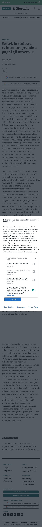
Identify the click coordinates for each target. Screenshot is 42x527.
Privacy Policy (33, 307)
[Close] (38, 220)
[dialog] (21, 263)
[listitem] (21, 258)
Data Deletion (8, 307)
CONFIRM (13, 299)
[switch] (33, 264)
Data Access (21, 307)
